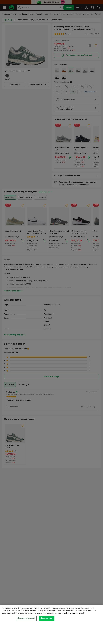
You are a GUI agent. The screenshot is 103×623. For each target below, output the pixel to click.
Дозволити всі (46, 618)
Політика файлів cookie (75, 613)
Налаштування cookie (26, 618)
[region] (51, 614)
